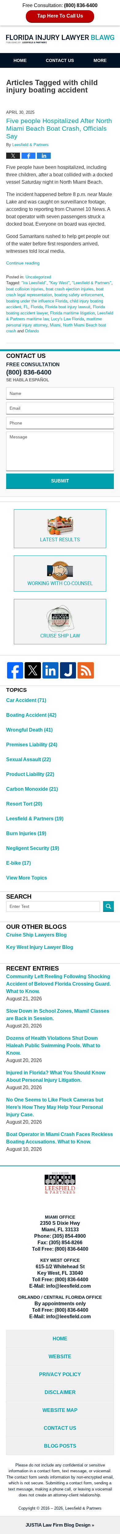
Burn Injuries (26, 833)
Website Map (60, 1410)
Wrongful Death (29, 729)
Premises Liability (31, 744)
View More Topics (26, 877)
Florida (37, 307)
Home (20, 60)
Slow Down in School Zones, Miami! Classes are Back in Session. (57, 1014)
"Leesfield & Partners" (91, 283)
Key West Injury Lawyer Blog (39, 947)
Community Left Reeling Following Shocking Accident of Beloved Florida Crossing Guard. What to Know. (58, 984)
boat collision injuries (24, 289)
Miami (55, 325)
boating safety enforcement (78, 295)
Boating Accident (31, 715)
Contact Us (60, 60)
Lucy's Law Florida (67, 319)
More (100, 60)
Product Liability (30, 774)
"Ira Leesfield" (34, 283)
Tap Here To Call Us (60, 15)
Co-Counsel (60, 583)
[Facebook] (15, 670)
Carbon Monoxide (32, 789)
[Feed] (85, 670)
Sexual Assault (28, 759)
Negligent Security (32, 848)
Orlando (32, 331)
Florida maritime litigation (72, 313)
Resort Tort (24, 803)
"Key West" (59, 283)
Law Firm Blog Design (58, 1525)
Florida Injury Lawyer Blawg (60, 42)
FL (26, 307)
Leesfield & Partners (34, 818)
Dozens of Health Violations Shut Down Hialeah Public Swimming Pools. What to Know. (53, 1046)
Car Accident (26, 700)
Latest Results (60, 540)
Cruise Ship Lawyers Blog (36, 934)
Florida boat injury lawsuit (67, 307)
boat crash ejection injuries (70, 289)
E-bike (18, 863)
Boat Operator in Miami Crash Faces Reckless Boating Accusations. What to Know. (59, 1138)
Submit (60, 480)
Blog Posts (60, 1446)
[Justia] (68, 670)
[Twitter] (33, 670)
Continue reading (23, 262)
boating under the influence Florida (36, 301)
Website (60, 1356)
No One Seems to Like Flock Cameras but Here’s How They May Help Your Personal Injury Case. (54, 1107)
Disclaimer (60, 1392)
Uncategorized (38, 277)
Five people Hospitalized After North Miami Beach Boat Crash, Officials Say (59, 128)
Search (108, 906)
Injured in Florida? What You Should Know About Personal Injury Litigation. (55, 1076)
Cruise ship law (60, 636)
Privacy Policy (60, 1374)
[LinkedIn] (50, 670)
